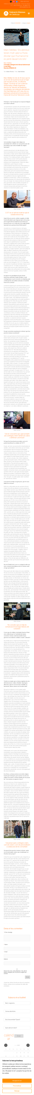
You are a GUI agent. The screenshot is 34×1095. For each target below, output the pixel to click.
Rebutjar (17, 1091)
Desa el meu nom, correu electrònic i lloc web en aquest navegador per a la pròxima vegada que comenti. (15, 971)
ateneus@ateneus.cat (25, 7)
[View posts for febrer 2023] (5, 1045)
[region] (17, 1076)
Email (6, 951)
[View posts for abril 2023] (28, 1045)
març (17, 1045)
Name (6, 944)
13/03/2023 (17, 23)
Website (6, 959)
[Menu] (28, 13)
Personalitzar (17, 1086)
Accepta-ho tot (17, 1080)
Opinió (28, 23)
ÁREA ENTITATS (24, 1)
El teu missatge (8, 932)
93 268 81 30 (26, 5)
